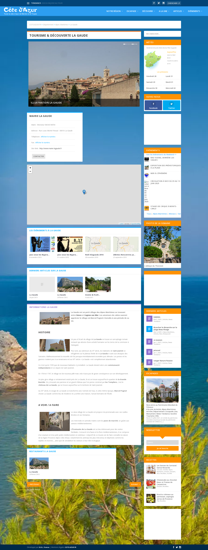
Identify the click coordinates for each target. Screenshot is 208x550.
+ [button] (30, 167)
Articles (177, 11)
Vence (78, 315)
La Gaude (33, 295)
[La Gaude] (42, 284)
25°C (151, 57)
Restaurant (166, 334)
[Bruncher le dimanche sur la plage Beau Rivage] (149, 329)
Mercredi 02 (171, 88)
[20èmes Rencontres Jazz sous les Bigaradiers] (126, 244)
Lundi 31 (169, 76)
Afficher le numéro (48, 136)
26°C (151, 65)
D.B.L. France (44, 547)
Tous (149, 214)
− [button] (30, 171)
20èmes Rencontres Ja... (124, 255)
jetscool (157, 350)
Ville (157, 416)
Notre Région (114, 11)
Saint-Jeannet (118, 351)
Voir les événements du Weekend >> (161, 154)
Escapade (131, 11)
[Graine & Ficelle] (98, 284)
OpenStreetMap (135, 224)
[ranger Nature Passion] (149, 362)
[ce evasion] (149, 342)
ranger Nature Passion (163, 360)
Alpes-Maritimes (160, 214)
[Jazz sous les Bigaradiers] (42, 244)
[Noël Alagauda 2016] (98, 244)
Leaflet (121, 224)
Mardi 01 (169, 82)
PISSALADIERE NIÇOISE (51, 3)
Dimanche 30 (151, 88)
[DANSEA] (149, 319)
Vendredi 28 (151, 76)
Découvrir (147, 11)
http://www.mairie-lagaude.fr (50, 148)
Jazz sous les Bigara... (39, 255)
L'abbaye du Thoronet (154, 266)
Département (159, 411)
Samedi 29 (150, 82)
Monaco (172, 214)
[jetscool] (149, 352)
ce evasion (158, 340)
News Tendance (163, 414)
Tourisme (150, 416)
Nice (160, 334)
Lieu (176, 411)
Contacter (38, 156)
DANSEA (157, 317)
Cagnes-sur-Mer (91, 315)
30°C (159, 59)
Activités (157, 409)
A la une (163, 11)
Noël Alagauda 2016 (94, 255)
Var (179, 214)
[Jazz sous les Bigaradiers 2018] (70, 244)
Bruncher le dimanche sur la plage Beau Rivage (165, 328)
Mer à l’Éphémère (159, 173)
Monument (151, 414)
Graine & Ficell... (92, 295)
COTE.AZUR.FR (70, 547)
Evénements (194, 11)
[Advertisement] (162, 129)
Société (173, 414)
